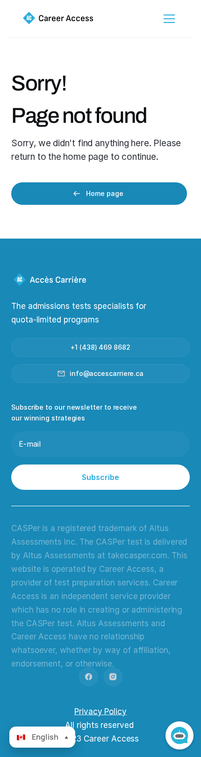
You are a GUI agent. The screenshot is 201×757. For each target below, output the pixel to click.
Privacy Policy (100, 711)
